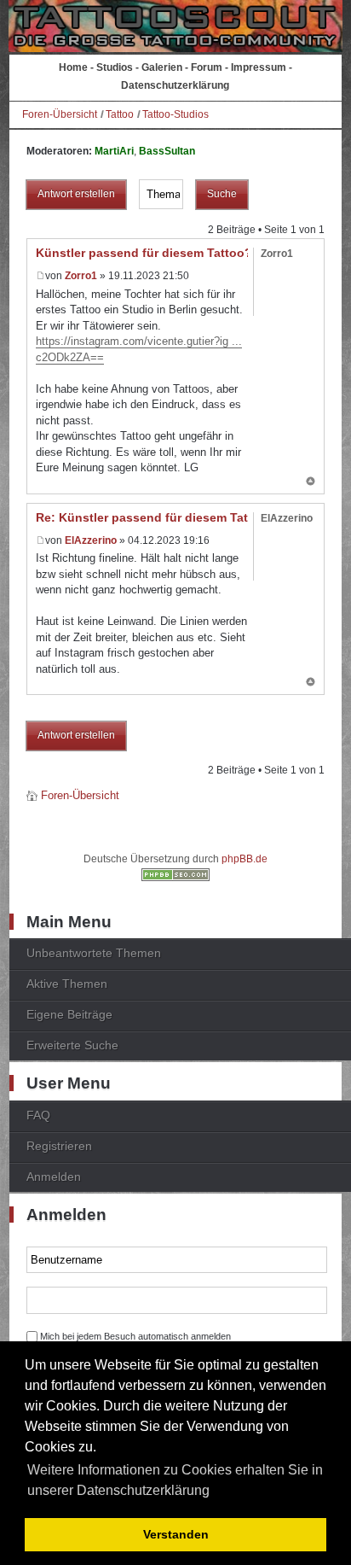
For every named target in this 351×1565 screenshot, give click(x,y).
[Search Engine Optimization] (175, 878)
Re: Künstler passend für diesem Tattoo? (155, 517)
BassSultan (167, 151)
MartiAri (114, 151)
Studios (114, 67)
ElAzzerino (91, 540)
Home (73, 67)
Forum (206, 67)
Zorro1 (81, 276)
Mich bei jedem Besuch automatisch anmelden (135, 1336)
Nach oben (310, 482)
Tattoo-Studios (175, 114)
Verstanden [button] (176, 1534)
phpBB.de (245, 859)
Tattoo (120, 114)
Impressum (258, 67)
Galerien (161, 67)
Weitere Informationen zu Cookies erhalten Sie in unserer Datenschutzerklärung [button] (175, 1480)
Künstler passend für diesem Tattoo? (144, 253)
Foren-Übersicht (59, 114)
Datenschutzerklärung (175, 85)
